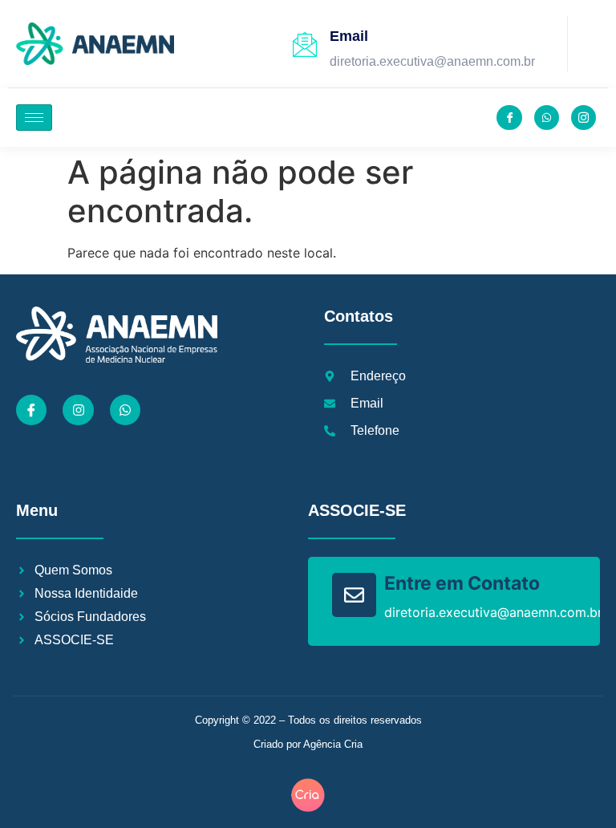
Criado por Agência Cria (308, 744)
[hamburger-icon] (34, 117)
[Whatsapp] (125, 410)
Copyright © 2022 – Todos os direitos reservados (308, 720)
